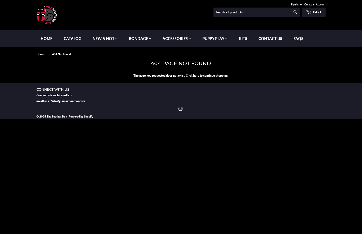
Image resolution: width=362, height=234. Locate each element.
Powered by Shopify (81, 116)
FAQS (298, 38)
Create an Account (315, 4)
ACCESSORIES (176, 38)
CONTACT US (270, 38)
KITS (243, 38)
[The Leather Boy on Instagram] (180, 109)
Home (40, 54)
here (196, 75)
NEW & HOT (104, 38)
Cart (316, 12)
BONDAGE (139, 38)
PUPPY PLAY (213, 38)
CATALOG (72, 38)
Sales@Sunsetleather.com (68, 101)
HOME (46, 38)
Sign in (295, 4)
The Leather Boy (57, 116)
